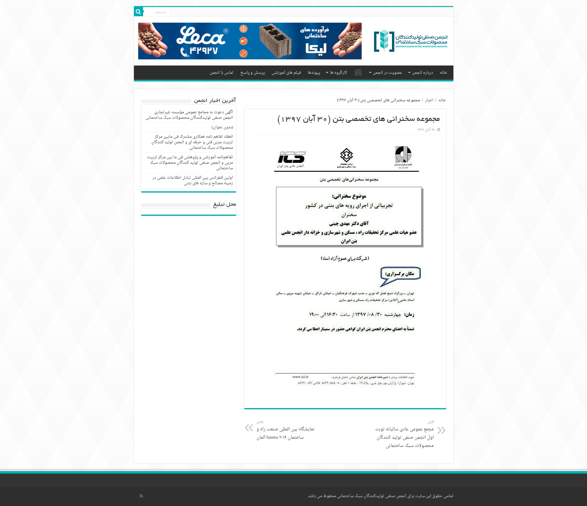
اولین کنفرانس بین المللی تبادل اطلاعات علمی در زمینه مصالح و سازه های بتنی (193, 180)
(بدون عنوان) (222, 127)
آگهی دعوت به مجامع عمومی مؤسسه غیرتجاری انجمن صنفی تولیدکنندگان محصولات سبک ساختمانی (189, 115)
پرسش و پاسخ (252, 73)
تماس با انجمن (222, 73)
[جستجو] (138, 11)
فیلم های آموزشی (286, 73)
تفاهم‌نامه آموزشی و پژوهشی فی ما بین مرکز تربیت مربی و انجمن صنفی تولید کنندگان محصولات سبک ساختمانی (190, 162)
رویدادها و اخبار (359, 72)
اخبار (429, 100)
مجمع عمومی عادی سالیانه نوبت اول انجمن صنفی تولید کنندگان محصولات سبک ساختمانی (404, 434)
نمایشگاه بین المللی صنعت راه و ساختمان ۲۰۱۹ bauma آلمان (286, 430)
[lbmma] (410, 43)
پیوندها (314, 73)
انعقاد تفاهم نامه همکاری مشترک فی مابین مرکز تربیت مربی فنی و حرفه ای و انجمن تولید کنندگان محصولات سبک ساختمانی (192, 142)
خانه (443, 73)
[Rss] (141, 496)
